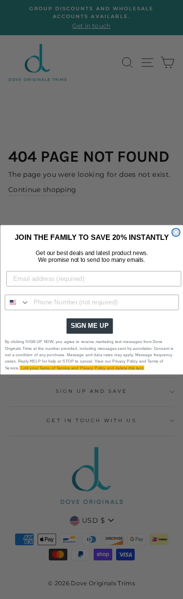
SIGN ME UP (89, 325)
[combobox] (17, 302)
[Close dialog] (176, 232)
